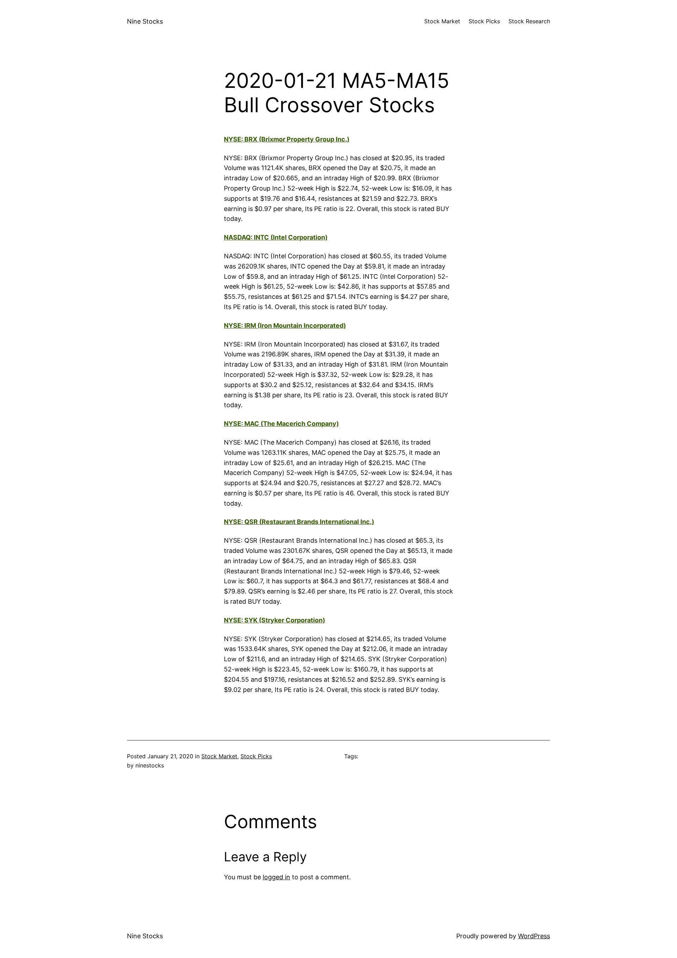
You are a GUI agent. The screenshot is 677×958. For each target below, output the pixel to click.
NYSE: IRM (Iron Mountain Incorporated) (285, 325)
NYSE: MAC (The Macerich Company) (281, 423)
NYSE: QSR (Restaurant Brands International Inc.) (299, 521)
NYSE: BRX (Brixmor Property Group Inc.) (286, 139)
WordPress (534, 936)
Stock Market (219, 756)
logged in (276, 877)
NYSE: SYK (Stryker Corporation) (274, 620)
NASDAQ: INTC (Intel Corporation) (276, 237)
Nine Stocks (145, 21)
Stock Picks (256, 756)
